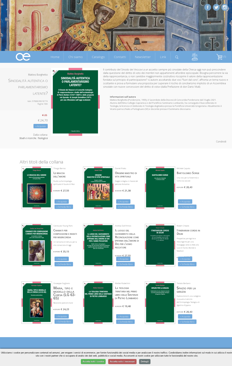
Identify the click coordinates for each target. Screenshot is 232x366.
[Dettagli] (46, 204)
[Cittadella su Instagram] (225, 7)
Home (55, 57)
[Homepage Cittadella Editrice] (23, 56)
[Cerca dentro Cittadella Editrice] (177, 56)
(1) (224, 56)
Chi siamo (75, 57)
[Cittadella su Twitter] (216, 7)
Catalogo (98, 57)
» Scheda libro (64, 206)
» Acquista (40, 126)
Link (163, 57)
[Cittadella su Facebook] (208, 7)
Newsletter (143, 57)
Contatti (120, 57)
